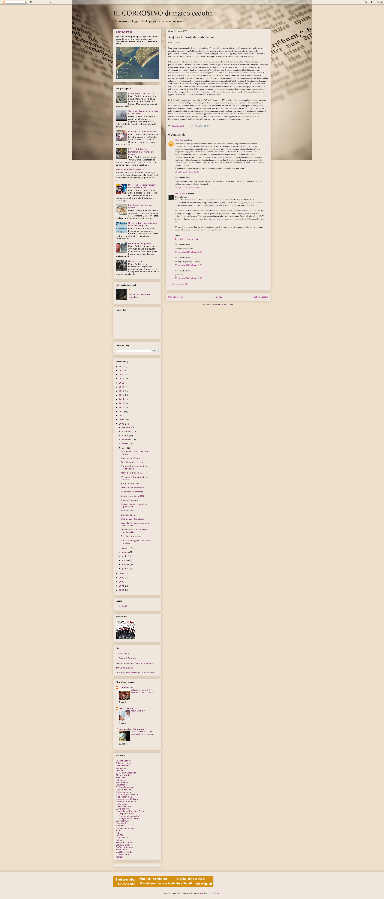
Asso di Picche (123, 765)
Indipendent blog (124, 797)
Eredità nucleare (129, 515)
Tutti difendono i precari (132, 462)
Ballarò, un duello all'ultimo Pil (130, 169)
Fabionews (121, 780)
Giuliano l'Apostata (125, 787)
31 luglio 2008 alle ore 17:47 (187, 187)
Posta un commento (180, 283)
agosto (125, 443)
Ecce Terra (121, 777)
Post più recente (175, 296)
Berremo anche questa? (139, 243)
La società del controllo (132, 491)
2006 (121, 578)
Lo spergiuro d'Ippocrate (131, 729)
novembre (127, 431)
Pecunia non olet (137, 711)
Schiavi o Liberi (123, 845)
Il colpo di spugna (129, 500)
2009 (121, 419)
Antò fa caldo (127, 510)
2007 (121, 573)
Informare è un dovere (126, 801)
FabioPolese (122, 782)
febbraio (126, 564)
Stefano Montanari (124, 847)
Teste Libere (122, 849)
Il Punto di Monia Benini (127, 794)
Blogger (217, 893)
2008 (121, 424)
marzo (125, 560)
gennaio (126, 568)
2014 (121, 399)
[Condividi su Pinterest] (207, 125)
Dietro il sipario (123, 775)
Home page (218, 296)
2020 (121, 374)
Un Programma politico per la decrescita (135, 672)
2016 (121, 391)
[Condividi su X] (201, 125)
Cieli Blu (119, 770)
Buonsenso (121, 768)
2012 (121, 407)
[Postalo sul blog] (199, 125)
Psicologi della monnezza (133, 536)
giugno (125, 548)
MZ (117, 833)
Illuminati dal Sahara (130, 458)
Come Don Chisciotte (126, 773)
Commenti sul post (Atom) (222, 304)
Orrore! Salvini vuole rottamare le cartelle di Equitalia (143, 224)
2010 (121, 415)
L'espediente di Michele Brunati (131, 811)
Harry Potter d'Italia (130, 483)
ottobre (125, 435)
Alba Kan (179, 139)
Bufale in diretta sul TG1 (132, 496)
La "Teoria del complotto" (128, 816)
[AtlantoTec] (163, 886)
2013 (121, 403)
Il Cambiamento (123, 792)
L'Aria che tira (126, 687)
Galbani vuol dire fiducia (132, 519)
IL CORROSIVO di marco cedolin (163, 12)
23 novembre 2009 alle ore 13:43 (188, 278)
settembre (127, 439)
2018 (121, 383)
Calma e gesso (135, 261)
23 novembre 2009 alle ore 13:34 (188, 252)
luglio (124, 448)
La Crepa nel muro (125, 813)
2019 (121, 378)
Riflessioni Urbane (124, 842)
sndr (201, 893)
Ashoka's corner (123, 763)
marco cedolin (181, 193)
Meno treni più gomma (131, 473)
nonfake (119, 857)
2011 (121, 411)
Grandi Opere (122, 653)
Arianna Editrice (123, 761)
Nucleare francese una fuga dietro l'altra (134, 467)
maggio (125, 552)
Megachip (120, 825)
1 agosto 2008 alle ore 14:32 (186, 239)
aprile (125, 556)
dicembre (126, 427)
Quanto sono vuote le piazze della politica (134, 530)
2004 (121, 586)
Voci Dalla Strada (124, 852)
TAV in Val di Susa (124, 668)
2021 (121, 370)
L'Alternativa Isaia (124, 806)
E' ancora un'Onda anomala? (142, 131)
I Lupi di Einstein (123, 789)
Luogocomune (122, 821)
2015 (121, 395)
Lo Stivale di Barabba (126, 658)
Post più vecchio (260, 296)
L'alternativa (121, 804)
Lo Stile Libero (122, 854)
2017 (121, 387)
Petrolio (119, 840)
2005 (121, 582)
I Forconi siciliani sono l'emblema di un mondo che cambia (141, 152)
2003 (121, 590)
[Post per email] (191, 125)
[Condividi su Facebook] (204, 125)
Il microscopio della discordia (142, 93)
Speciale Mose (124, 31)
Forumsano (121, 785)
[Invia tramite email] (196, 125)
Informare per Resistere (127, 799)
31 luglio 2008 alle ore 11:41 (187, 171)
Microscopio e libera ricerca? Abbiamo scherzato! (142, 186)
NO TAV (119, 835)
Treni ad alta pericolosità (132, 487)
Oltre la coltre (122, 837)
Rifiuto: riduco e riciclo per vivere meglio (135, 663)
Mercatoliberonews (125, 828)
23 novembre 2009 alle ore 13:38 (188, 265)
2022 (121, 366)
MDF (118, 830)
